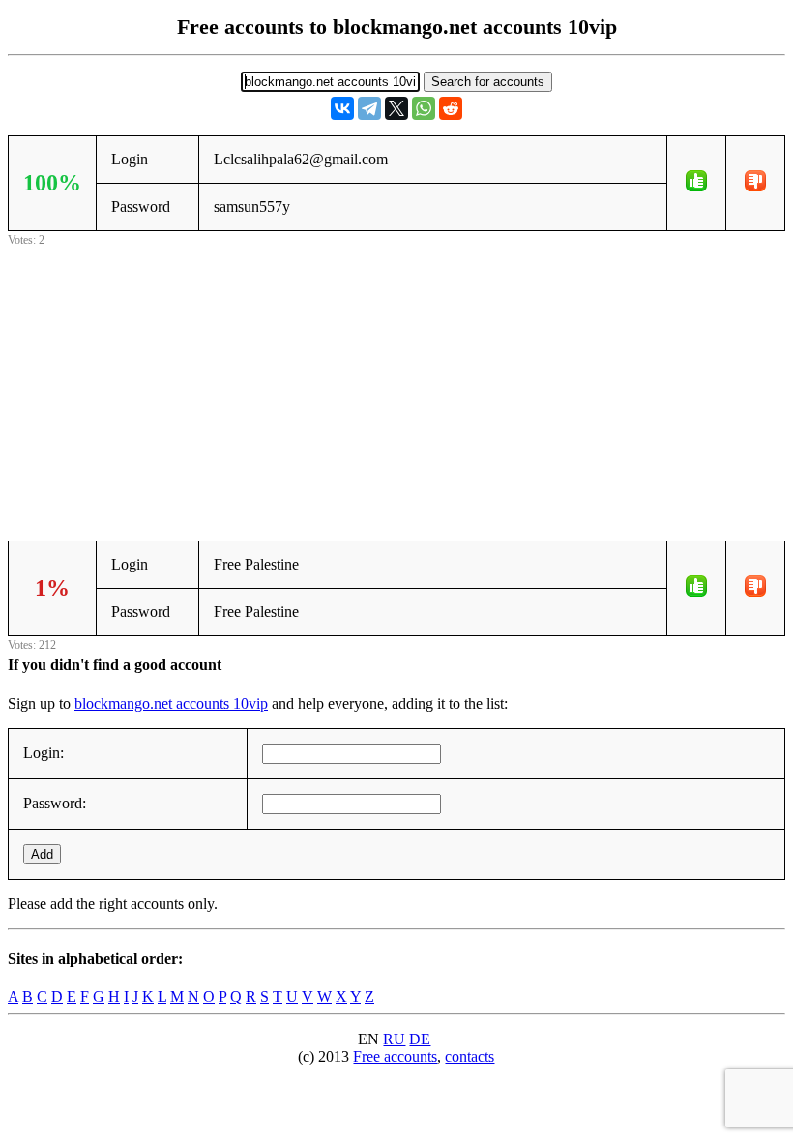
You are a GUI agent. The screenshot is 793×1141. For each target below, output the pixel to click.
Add (42, 854)
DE (419, 1039)
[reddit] (450, 108)
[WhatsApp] (423, 108)
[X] (396, 108)
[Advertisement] (396, 385)
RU (394, 1039)
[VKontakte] (342, 108)
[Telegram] (369, 108)
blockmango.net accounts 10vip (171, 703)
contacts (469, 1056)
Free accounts (395, 1056)
